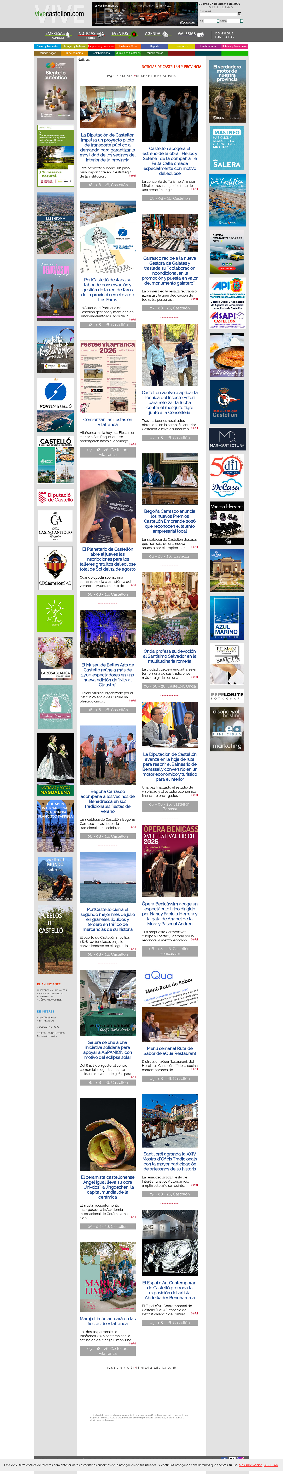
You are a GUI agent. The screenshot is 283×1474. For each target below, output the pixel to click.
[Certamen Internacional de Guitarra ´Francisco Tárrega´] (55, 855)
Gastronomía (208, 46)
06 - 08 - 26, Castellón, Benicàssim (169, 951)
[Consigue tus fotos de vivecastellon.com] (224, 38)
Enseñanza (181, 46)
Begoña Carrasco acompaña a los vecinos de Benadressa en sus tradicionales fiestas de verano (108, 801)
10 (146, 76)
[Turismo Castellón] (55, 487)
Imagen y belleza (74, 46)
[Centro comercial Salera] (227, 172)
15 (169, 76)
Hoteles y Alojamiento (235, 46)
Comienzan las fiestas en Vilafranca (107, 422)
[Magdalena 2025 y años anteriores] (55, 798)
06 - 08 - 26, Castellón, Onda (170, 686)
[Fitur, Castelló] (55, 376)
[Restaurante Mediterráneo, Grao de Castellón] (227, 378)
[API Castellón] (228, 331)
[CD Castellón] (55, 593)
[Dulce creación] (55, 731)
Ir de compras (74, 53)
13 (159, 76)
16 (174, 76)
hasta (223, 20)
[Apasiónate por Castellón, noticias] (228, 228)
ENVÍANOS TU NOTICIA (50, 993)
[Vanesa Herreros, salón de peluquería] (227, 547)
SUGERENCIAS (45, 996)
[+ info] (132, 175)
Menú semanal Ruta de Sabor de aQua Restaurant (170, 1051)
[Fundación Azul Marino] (227, 641)
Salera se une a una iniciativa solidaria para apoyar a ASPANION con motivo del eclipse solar (107, 1050)
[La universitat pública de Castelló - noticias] (55, 257)
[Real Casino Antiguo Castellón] (55, 544)
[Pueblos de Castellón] (55, 977)
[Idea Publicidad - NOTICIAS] (227, 753)
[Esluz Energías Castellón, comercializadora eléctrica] (55, 635)
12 (155, 76)
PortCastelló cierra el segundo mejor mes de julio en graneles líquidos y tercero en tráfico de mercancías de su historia (108, 919)
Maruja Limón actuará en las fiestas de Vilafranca (108, 1321)
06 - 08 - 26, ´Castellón (169, 556)
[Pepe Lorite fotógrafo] (227, 705)
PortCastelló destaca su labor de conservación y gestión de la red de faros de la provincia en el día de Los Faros (107, 289)
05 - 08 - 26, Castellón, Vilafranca (107, 1351)
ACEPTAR (271, 1465)
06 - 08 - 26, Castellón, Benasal (169, 806)
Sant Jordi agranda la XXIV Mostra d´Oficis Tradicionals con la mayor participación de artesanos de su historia (170, 1161)
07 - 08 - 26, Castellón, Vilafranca (107, 452)
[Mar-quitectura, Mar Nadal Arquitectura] (228, 452)
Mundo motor (155, 53)
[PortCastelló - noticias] (55, 434)
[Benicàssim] (55, 324)
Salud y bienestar (47, 46)
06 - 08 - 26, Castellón (107, 594)
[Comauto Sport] (227, 276)
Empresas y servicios (101, 46)
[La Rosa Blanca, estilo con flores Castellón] (55, 683)
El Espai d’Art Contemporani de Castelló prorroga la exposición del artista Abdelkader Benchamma (169, 1290)
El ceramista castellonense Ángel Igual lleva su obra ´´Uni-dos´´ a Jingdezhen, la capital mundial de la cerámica (107, 1187)
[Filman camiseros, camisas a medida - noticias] (227, 687)
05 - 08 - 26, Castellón (108, 1226)
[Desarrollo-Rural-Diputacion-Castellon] (228, 124)
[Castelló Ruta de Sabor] (55, 123)
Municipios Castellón (128, 53)
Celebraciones (101, 53)
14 (164, 76)
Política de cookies (47, 1036)
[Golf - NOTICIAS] (55, 190)
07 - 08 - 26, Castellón (170, 308)
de (202, 20)
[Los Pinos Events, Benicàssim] (227, 594)
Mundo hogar (48, 53)
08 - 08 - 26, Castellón (108, 185)
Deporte (154, 46)
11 (150, 76)
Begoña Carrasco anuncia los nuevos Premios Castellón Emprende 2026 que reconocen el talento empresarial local (170, 521)
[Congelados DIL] (227, 499)
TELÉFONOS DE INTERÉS (51, 1033)
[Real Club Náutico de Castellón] (227, 426)
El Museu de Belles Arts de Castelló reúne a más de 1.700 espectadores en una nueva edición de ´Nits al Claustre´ (107, 674)
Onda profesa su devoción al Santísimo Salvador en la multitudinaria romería (170, 656)
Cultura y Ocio (128, 46)
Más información (250, 1465)
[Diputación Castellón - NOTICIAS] (55, 508)
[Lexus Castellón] (145, 25)
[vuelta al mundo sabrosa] (55, 903)
